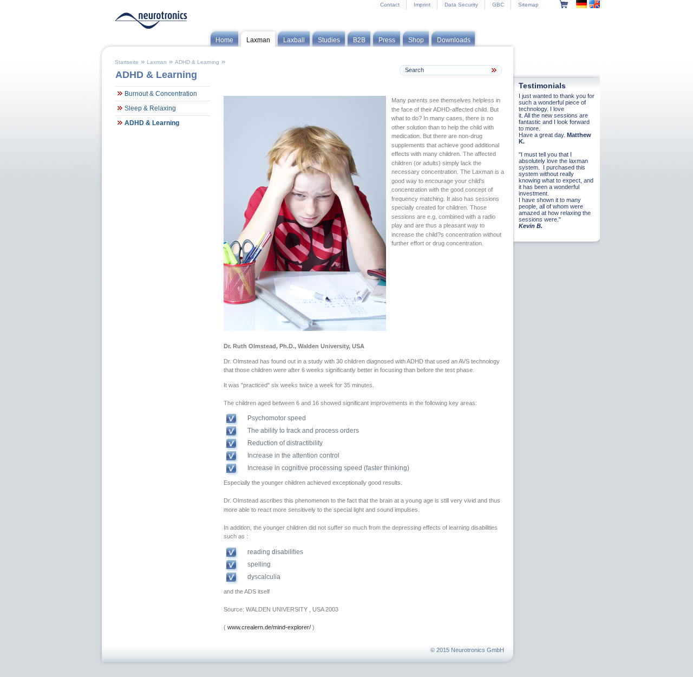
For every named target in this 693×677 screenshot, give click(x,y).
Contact (390, 5)
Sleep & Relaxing (150, 108)
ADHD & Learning (197, 62)
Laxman (157, 62)
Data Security (461, 5)
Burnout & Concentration (161, 93)
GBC (498, 5)
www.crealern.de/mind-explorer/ (269, 627)
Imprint (422, 5)
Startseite (127, 62)
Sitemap (528, 5)
